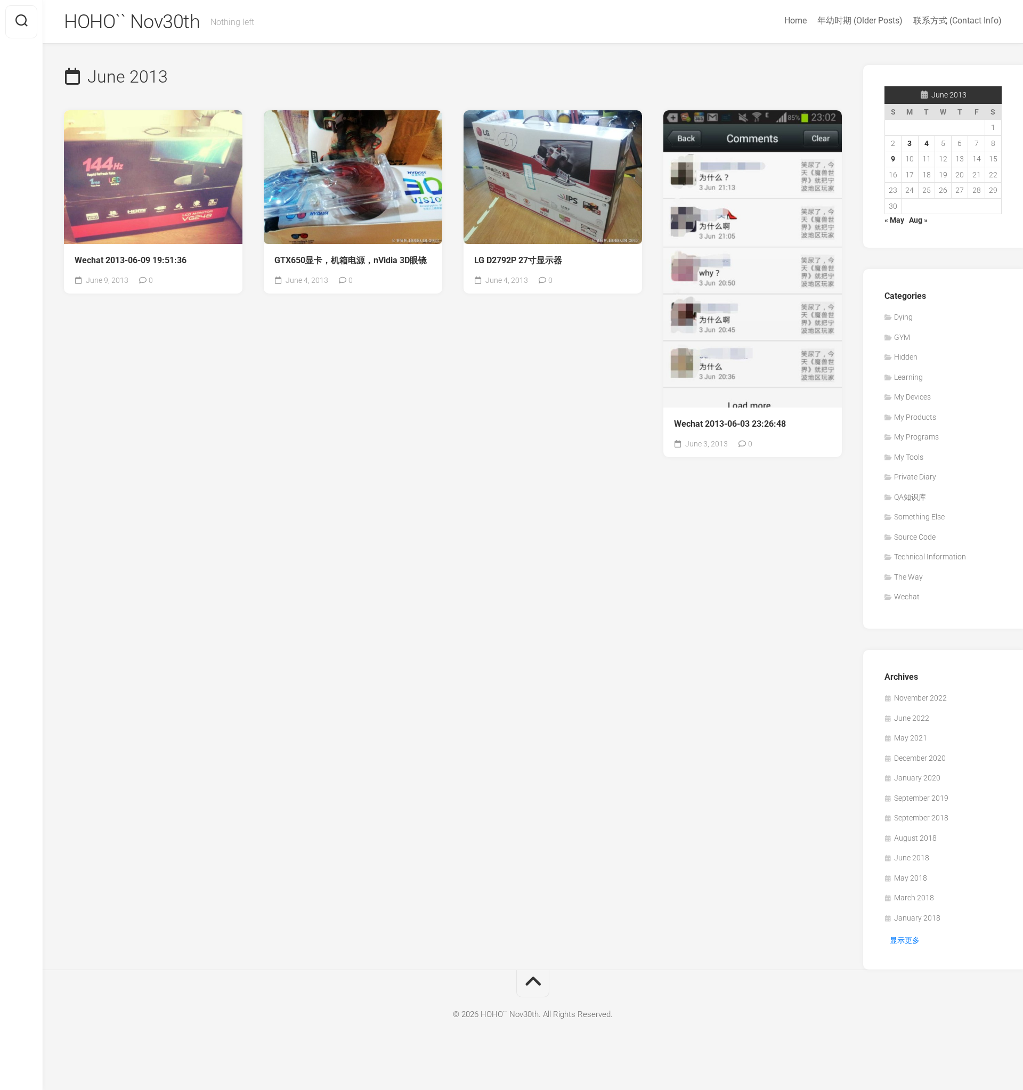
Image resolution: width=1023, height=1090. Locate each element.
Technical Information (930, 556)
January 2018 (917, 918)
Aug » (918, 220)
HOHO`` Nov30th (132, 22)
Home (795, 20)
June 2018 (911, 857)
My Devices (912, 397)
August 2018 (915, 838)
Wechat (907, 596)
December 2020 (920, 758)
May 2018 (910, 878)
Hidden (906, 357)
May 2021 (910, 738)
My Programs (916, 437)
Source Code (915, 537)
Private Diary (915, 477)
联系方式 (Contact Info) (957, 20)
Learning (908, 377)
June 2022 (911, 718)
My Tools (908, 457)
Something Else (919, 517)
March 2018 (914, 897)
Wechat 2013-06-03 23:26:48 (730, 424)
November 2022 (920, 698)
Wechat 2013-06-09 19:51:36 (130, 260)
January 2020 (917, 778)
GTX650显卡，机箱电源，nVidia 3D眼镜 (350, 260)
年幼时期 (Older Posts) (860, 20)
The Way (908, 577)
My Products (915, 417)
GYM (902, 337)
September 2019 (921, 798)
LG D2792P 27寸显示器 (518, 260)
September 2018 (921, 818)
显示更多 (905, 940)
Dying (903, 317)
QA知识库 (910, 497)
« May (894, 220)
